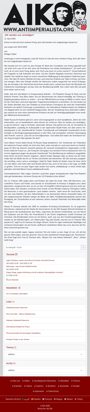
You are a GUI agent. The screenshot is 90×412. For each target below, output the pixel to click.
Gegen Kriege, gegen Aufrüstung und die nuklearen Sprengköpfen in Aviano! (34, 272)
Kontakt (76, 386)
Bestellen (52, 386)
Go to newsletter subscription (17, 294)
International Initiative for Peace (18, 327)
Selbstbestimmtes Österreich (17, 308)
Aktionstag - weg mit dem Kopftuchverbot (21, 266)
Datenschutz (53, 391)
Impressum (39, 391)
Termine (76, 381)
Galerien (39, 386)
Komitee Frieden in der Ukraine (17, 339)
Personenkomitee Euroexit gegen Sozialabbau (23, 333)
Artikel (27, 381)
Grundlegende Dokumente (45, 381)
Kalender (18, 386)
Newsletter (64, 386)
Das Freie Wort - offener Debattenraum (20, 314)
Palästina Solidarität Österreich (17, 320)
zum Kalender (13, 280)
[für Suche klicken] (83, 247)
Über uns (16, 381)
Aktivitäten (64, 381)
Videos (29, 386)
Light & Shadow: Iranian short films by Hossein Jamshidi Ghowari (30, 260)
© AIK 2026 (45, 406)
